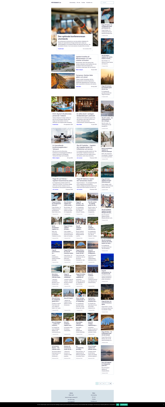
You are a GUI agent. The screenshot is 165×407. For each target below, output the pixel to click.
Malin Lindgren (79, 69)
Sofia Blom (78, 86)
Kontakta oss (89, 2)
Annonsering (72, 2)
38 (110, 383)
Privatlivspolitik (124, 404)
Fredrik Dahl (61, 48)
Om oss (78, 2)
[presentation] (54, 27)
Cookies (83, 2)
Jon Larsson (79, 158)
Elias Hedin (79, 124)
